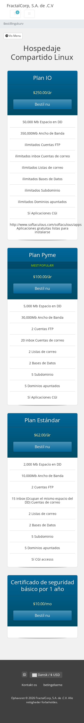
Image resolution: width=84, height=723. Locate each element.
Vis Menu (14, 36)
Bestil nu (42, 104)
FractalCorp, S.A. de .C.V (30, 5)
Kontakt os (29, 685)
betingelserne (52, 685)
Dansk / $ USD (48, 674)
